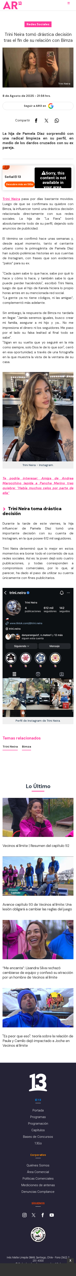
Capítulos (38, 1130)
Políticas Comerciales (38, 1178)
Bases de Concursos (38, 1137)
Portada (38, 1110)
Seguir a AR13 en (35, 106)
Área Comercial (38, 1172)
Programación (38, 1123)
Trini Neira (11, 199)
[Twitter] (33, 1215)
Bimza (26, 746)
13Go (38, 1143)
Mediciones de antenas (38, 1185)
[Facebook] (42, 1215)
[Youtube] (52, 1215)
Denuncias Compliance (38, 1192)
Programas (38, 1117)
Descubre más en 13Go (19, 184)
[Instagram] (24, 1215)
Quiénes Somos (38, 1165)
